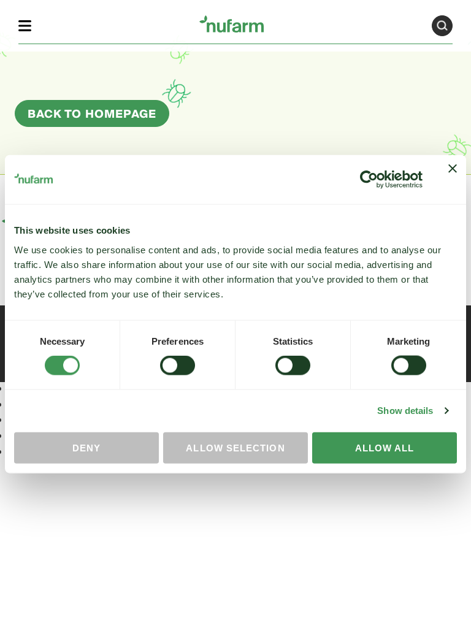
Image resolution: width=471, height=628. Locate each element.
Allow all (385, 447)
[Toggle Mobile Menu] (24, 25)
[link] (231, 23)
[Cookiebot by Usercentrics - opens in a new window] (369, 179)
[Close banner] (452, 179)
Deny (86, 447)
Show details (405, 410)
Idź (442, 25)
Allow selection (235, 447)
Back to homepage (92, 114)
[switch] (177, 365)
